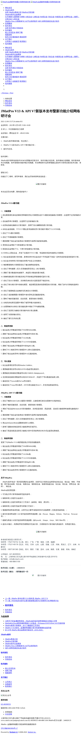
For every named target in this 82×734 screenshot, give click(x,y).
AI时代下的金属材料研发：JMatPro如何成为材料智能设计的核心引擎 (31, 621)
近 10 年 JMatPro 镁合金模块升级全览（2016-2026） (24, 630)
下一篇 (32, 601)
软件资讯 (8, 103)
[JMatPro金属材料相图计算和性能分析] (41, 2)
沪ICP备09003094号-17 (9, 728)
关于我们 (4, 677)
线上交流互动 (10, 668)
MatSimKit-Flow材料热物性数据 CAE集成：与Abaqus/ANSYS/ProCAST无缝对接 (35, 623)
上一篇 (26, 598)
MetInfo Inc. (32, 732)
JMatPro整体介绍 (11, 639)
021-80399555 (6, 704)
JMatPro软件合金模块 (13, 643)
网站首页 (8, 8)
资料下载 (8, 670)
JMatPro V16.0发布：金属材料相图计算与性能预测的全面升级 (28, 628)
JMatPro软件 (6, 634)
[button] (5, 93)
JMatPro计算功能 (11, 641)
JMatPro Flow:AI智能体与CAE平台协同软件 (21, 646)
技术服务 (4, 664)
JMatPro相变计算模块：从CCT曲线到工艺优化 (22, 625)
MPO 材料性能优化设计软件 (15, 648)
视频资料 (8, 673)
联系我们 (8, 686)
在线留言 (8, 684)
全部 (7, 12)
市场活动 (8, 105)
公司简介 (8, 682)
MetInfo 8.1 (13, 732)
